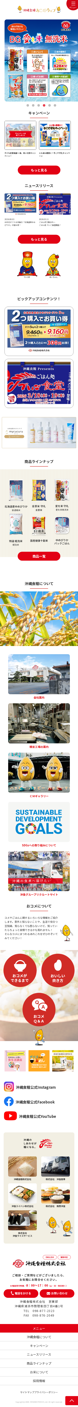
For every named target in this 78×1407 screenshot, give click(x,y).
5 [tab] (49, 105)
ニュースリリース (39, 1354)
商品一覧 (39, 556)
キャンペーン (39, 1345)
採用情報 (39, 1380)
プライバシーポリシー (46, 1392)
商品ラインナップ (39, 1363)
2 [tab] (33, 105)
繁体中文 (64, 1257)
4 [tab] (44, 105)
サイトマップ (27, 1392)
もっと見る (39, 170)
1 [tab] (28, 105)
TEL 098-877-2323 (39, 1311)
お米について (39, 1372)
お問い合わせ (59, 1293)
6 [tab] (55, 105)
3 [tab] (38, 105)
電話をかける (23, 1293)
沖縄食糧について (39, 1337)
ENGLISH (50, 1257)
